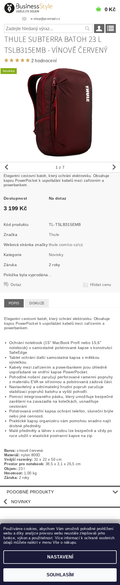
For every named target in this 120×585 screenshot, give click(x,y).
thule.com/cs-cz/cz (66, 244)
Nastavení (60, 557)
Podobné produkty (30, 492)
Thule (54, 234)
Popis (14, 303)
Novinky (56, 254)
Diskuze (36, 303)
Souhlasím (60, 574)
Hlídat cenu (100, 284)
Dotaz (16, 284)
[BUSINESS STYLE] (28, 7)
